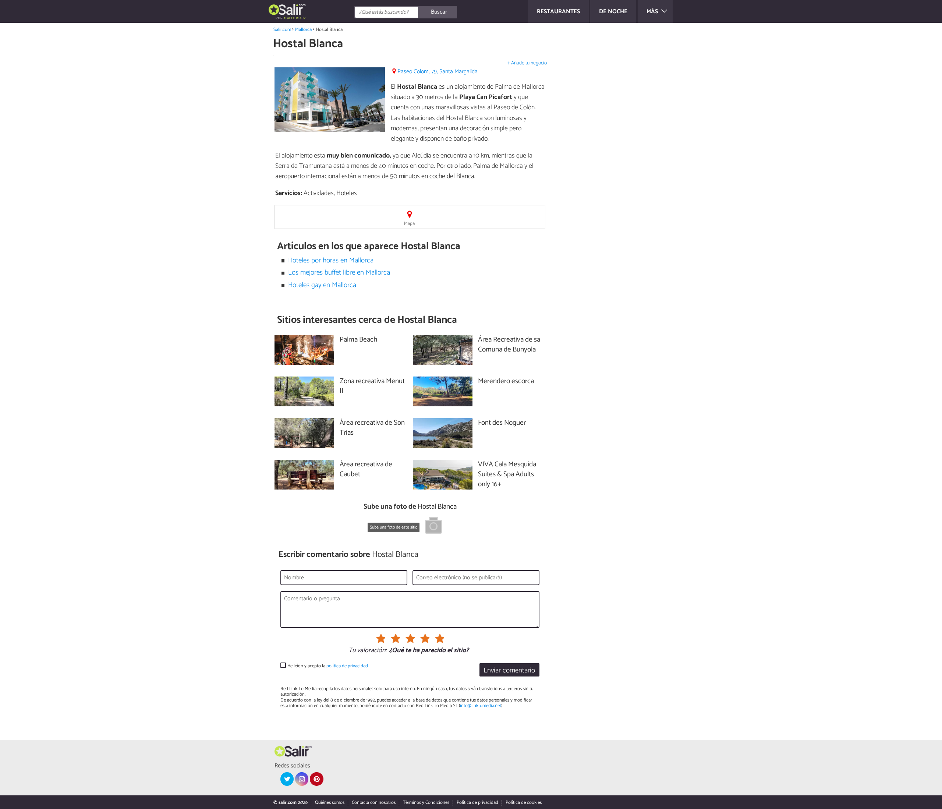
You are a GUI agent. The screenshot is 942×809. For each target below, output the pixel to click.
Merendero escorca (506, 381)
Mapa (409, 223)
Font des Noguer (502, 423)
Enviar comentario (509, 670)
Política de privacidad (477, 802)
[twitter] (287, 778)
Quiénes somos (329, 802)
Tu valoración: (367, 651)
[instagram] (301, 778)
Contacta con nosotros (374, 802)
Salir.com (282, 29)
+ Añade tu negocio (527, 63)
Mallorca (303, 29)
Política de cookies (524, 802)
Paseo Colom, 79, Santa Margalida (437, 72)
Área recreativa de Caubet (366, 470)
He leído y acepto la (327, 666)
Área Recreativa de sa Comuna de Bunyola (509, 345)
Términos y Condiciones (426, 802)
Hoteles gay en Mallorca (322, 285)
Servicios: (288, 193)
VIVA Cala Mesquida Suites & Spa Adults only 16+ (507, 475)
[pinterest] (316, 778)
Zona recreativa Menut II (372, 386)
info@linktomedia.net (480, 706)
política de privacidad (347, 666)
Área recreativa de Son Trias (372, 428)
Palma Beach (358, 340)
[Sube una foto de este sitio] (433, 527)
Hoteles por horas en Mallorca (330, 260)
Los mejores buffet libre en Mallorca (339, 272)
